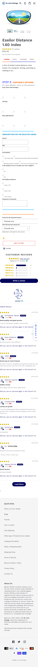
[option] (10, 32)
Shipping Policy (9, 552)
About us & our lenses (12, 509)
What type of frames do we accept (17, 536)
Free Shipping (9, 530)
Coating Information (11, 541)
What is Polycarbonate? (12, 547)
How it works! (9, 525)
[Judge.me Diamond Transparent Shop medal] (18, 293)
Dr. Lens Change (21, 660)
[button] (7, 49)
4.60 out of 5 (24, 259)
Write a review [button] (19, 281)
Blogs (6, 514)
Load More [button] (19, 484)
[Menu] (34, 3)
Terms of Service (10, 557)
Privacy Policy (9, 568)
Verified (17, 301)
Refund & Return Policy (12, 563)
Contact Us (8, 574)
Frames (7, 519)
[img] (4, 312)
